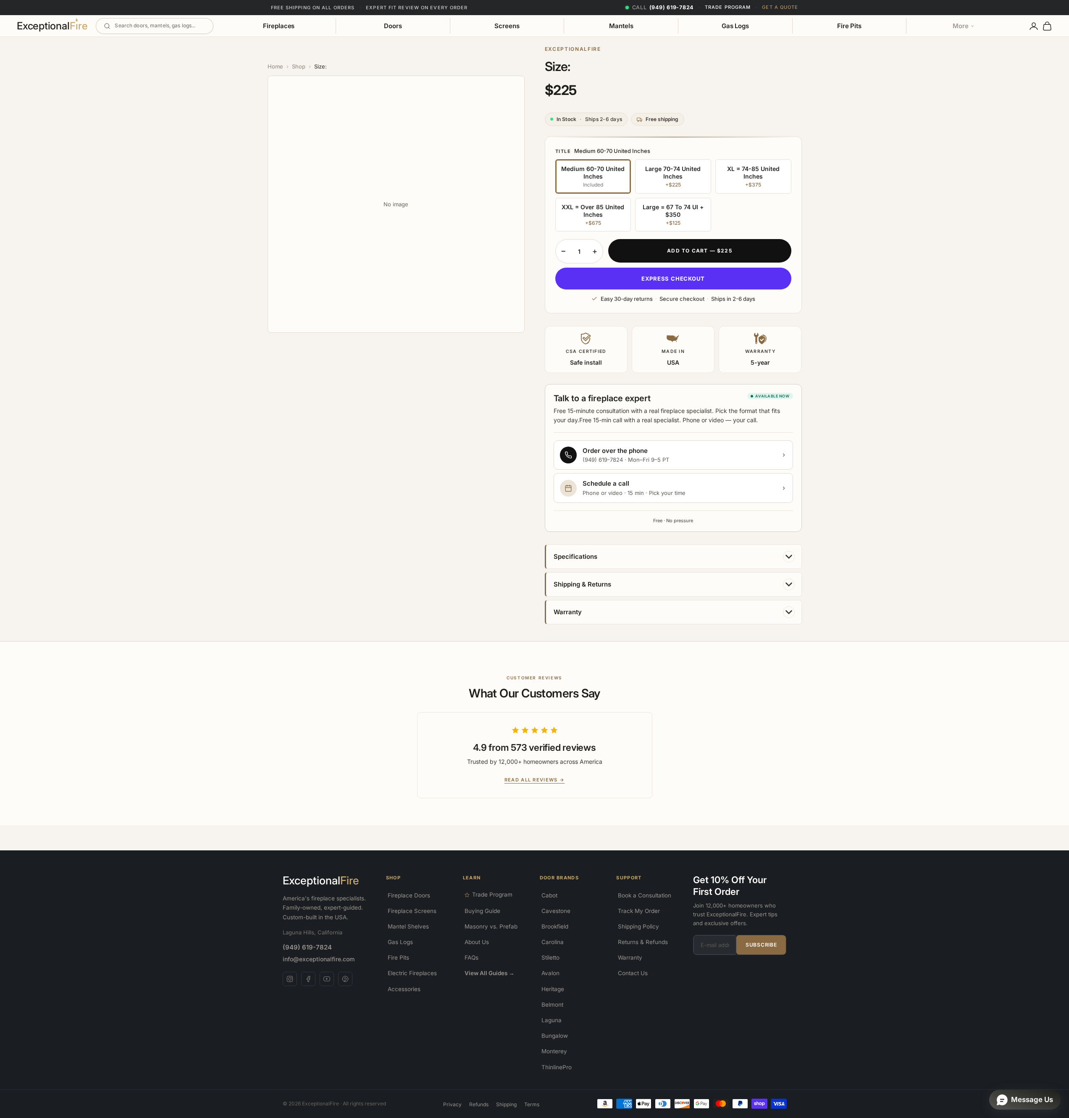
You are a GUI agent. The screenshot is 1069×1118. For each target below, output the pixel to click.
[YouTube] (327, 979)
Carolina (552, 942)
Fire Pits (849, 26)
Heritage (552, 989)
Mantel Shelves (408, 926)
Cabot (549, 895)
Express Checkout (673, 278)
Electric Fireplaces (412, 973)
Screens (506, 26)
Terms (531, 1104)
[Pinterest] (345, 979)
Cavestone (555, 911)
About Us (477, 942)
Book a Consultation (644, 895)
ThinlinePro (556, 1067)
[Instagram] (290, 979)
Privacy (452, 1104)
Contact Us (633, 973)
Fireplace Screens (412, 911)
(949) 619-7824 (307, 947)
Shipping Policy (638, 926)
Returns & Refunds (643, 942)
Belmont (552, 1004)
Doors (393, 26)
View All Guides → (490, 973)
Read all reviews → (534, 780)
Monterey (554, 1051)
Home (275, 66)
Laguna (551, 1020)
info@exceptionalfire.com (319, 959)
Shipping (506, 1104)
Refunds (479, 1104)
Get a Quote (780, 7)
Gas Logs (735, 26)
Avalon (550, 973)
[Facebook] (308, 979)
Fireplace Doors (409, 895)
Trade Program (728, 7)
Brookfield (554, 926)
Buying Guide (482, 911)
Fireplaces (278, 26)
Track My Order (639, 911)
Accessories (404, 989)
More (961, 26)
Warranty (630, 957)
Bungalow (554, 1035)
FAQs (471, 957)
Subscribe (761, 945)
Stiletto (550, 957)
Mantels (621, 26)
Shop (298, 66)
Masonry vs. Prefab (491, 926)
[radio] (593, 176)
